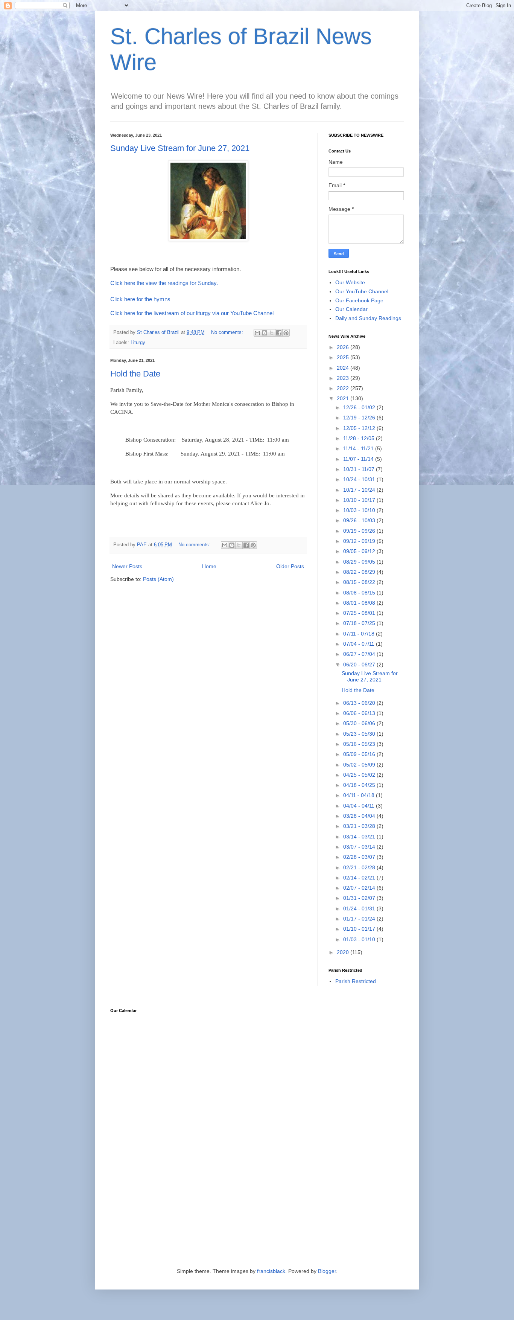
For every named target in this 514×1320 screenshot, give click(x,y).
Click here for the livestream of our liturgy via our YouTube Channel (192, 313)
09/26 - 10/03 (360, 520)
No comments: (228, 332)
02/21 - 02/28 (360, 867)
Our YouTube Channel (361, 291)
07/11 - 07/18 (359, 634)
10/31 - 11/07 (359, 469)
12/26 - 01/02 (360, 407)
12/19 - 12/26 (360, 418)
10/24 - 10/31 (360, 479)
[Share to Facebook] (279, 333)
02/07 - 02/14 (360, 888)
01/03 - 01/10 (360, 939)
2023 (343, 378)
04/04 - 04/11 (359, 806)
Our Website (350, 282)
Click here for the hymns (140, 299)
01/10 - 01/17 (360, 929)
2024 (343, 368)
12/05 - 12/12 (360, 428)
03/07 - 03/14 (360, 847)
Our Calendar (351, 309)
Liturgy (138, 342)
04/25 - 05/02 (360, 775)
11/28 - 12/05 (359, 438)
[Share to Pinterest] (286, 333)
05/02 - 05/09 (360, 765)
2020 (343, 952)
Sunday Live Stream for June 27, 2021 (179, 148)
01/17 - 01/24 (360, 919)
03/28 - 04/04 (360, 816)
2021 (343, 398)
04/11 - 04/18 (359, 795)
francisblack (271, 1271)
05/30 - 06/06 (360, 723)
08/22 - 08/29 (360, 572)
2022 (343, 388)
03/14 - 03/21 (360, 837)
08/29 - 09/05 (360, 562)
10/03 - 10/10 (360, 510)
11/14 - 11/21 (359, 448)
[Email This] (257, 333)
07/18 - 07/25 (360, 623)
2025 (343, 357)
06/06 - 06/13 (360, 713)
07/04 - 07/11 (359, 644)
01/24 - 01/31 (360, 908)
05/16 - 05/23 (360, 744)
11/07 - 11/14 (359, 459)
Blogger (327, 1271)
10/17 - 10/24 (360, 490)
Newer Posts (127, 566)
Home (209, 566)
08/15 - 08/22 (360, 582)
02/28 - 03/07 (360, 857)
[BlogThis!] (264, 333)
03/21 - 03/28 (360, 826)
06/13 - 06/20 (360, 703)
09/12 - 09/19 (360, 541)
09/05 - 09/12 (360, 551)
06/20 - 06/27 (360, 665)
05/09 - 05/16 (360, 754)
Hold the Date (135, 373)
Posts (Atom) (158, 579)
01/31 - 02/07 (360, 898)
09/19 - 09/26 (360, 531)
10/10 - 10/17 (360, 500)
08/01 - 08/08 (360, 603)
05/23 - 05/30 (360, 734)
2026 (343, 347)
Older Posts (290, 566)
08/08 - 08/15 (360, 593)
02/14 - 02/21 (360, 878)
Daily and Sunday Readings (368, 318)
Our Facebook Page (359, 300)
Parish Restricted (355, 981)
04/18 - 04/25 (360, 785)
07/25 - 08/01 (360, 613)
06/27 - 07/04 (360, 654)
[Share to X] (271, 333)
